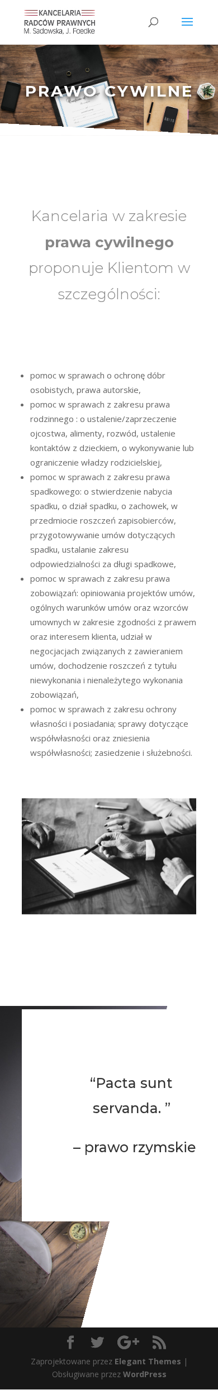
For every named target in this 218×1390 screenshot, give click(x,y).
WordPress (145, 1374)
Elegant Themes (148, 1361)
